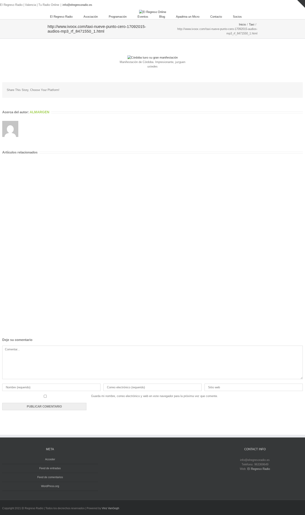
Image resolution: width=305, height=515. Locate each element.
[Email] (297, 90)
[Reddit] (282, 90)
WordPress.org (50, 486)
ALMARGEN (39, 112)
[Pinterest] (254, 90)
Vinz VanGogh (110, 508)
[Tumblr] (261, 90)
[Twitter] (296, 5)
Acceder (50, 459)
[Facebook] (289, 5)
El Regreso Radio (258, 469)
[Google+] (268, 90)
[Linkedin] (275, 90)
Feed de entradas (50, 468)
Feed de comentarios (50, 477)
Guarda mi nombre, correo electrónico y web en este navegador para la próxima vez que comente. (154, 396)
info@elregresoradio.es (77, 4)
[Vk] (289, 90)
